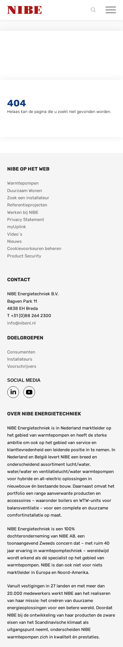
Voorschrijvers (21, 366)
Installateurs (19, 359)
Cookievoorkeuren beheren (34, 248)
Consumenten (21, 352)
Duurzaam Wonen (24, 190)
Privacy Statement (25, 219)
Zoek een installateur (28, 197)
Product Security (24, 256)
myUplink (16, 226)
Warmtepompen (23, 183)
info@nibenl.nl (21, 323)
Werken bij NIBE (22, 212)
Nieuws (14, 241)
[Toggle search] (94, 10)
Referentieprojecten (27, 205)
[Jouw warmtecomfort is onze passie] (24, 10)
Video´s (14, 234)
